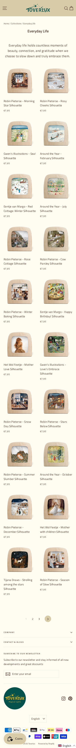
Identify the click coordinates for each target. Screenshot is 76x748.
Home (6, 23)
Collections (16, 23)
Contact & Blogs (14, 642)
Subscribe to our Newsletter (22, 653)
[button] (67, 745)
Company (9, 632)
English (35, 719)
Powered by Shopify (46, 743)
